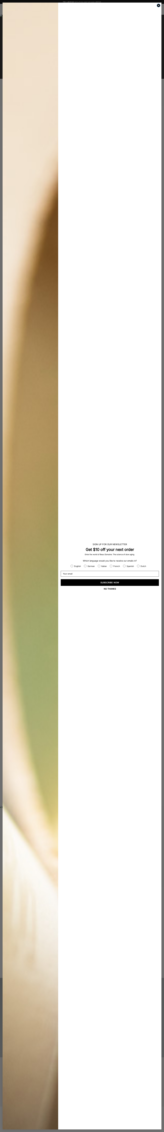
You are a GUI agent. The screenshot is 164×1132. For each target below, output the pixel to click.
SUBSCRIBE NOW (109, 582)
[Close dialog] (158, 5)
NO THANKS (110, 589)
